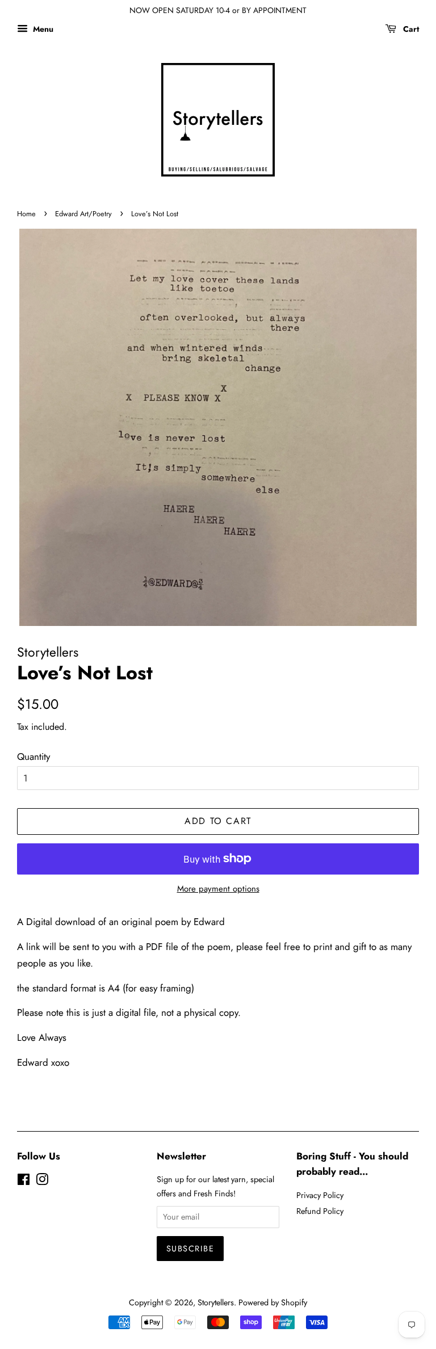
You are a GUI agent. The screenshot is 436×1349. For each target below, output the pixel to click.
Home (26, 213)
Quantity (33, 756)
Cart (410, 29)
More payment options (218, 888)
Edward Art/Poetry (83, 213)
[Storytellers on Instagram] (42, 1181)
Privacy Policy (319, 1195)
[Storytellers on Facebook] (23, 1181)
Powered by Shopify (272, 1302)
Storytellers (216, 1302)
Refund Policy (319, 1211)
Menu (42, 29)
